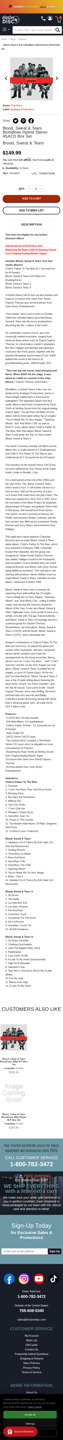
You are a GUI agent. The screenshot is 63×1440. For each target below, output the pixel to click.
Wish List (31, 1340)
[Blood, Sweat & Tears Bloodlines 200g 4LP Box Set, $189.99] (14, 1037)
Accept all (30, 1414)
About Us (31, 1392)
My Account (31, 1335)
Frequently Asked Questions (31, 1354)
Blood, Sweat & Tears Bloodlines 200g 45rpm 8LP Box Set (13, 1117)
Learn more (35, 1406)
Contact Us (31, 1349)
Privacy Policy (31, 1367)
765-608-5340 (31, 1310)
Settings (30, 1423)
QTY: (22, 189)
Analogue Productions (22, 109)
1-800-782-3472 (31, 1164)
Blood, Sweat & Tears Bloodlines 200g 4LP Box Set (13, 1062)
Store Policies (31, 1363)
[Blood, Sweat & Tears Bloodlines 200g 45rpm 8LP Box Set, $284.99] (14, 1092)
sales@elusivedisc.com (31, 1319)
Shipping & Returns (31, 1358)
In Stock (17, 168)
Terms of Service (31, 1372)
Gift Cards (31, 1345)
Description (31, 224)
